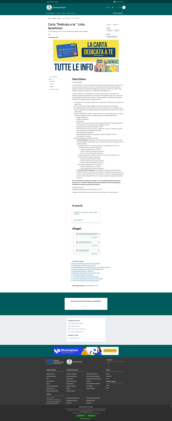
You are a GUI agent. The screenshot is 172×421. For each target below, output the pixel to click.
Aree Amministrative (51, 376)
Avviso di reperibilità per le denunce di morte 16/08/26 (86, 263)
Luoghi (107, 385)
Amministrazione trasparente (93, 398)
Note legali (88, 403)
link (99, 412)
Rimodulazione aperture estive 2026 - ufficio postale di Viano (87, 269)
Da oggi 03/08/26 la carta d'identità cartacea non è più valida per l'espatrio (91, 267)
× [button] (170, 406)
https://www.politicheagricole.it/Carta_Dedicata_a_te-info (87, 189)
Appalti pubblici (69, 383)
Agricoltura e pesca (90, 388)
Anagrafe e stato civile (71, 374)
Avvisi (58, 18)
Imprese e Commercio (71, 381)
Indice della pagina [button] (53, 76)
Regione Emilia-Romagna (52, 2)
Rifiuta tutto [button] (91, 415)
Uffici (47, 378)
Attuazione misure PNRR (52, 391)
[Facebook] (112, 7)
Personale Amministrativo (52, 386)
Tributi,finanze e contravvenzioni (93, 378)
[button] (86, 418)
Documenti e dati (50, 388)
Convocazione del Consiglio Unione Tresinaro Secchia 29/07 (87, 278)
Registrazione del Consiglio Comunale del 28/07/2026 (86, 273)
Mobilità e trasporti (70, 391)
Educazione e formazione (92, 374)
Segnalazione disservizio (71, 400)
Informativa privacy (90, 400)
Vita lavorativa (69, 378)
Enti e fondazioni (50, 381)
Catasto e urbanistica (71, 386)
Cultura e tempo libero (71, 376)
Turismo (68, 388)
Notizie (107, 374)
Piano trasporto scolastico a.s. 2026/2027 (83, 271)
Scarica (95, 237)
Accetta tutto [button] (80, 415)
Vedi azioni (115, 24)
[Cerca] (124, 7)
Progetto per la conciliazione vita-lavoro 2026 (84, 265)
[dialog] (86, 413)
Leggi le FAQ (69, 403)
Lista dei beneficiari (77, 82)
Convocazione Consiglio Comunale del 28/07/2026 (85, 277)
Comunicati (108, 376)
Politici (48, 383)
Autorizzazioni (89, 386)
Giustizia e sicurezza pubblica (93, 376)
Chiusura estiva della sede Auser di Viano (82, 275)
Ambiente (88, 381)
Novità (54, 18)
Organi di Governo (50, 374)
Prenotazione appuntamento (72, 398)
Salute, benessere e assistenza (93, 383)
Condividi (109, 24)
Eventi (107, 388)
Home (49, 18)
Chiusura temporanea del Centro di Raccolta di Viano (85, 280)
